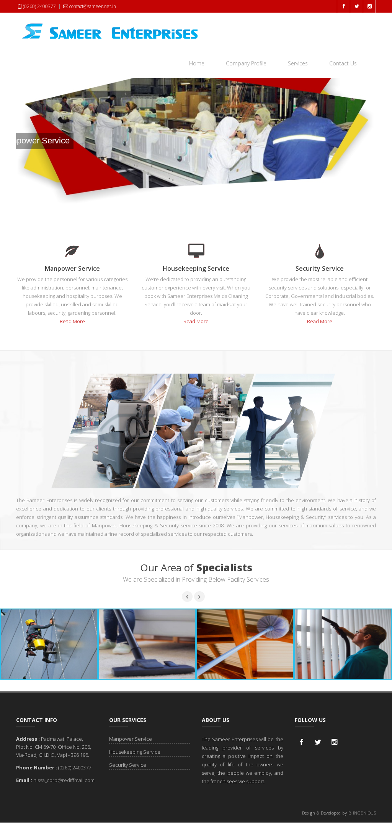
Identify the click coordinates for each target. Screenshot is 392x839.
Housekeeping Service (134, 751)
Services (298, 63)
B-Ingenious (362, 813)
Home (196, 63)
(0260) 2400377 (39, 6)
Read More (72, 321)
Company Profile (246, 63)
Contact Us (343, 63)
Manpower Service (130, 738)
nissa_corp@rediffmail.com (64, 780)
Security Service (127, 764)
